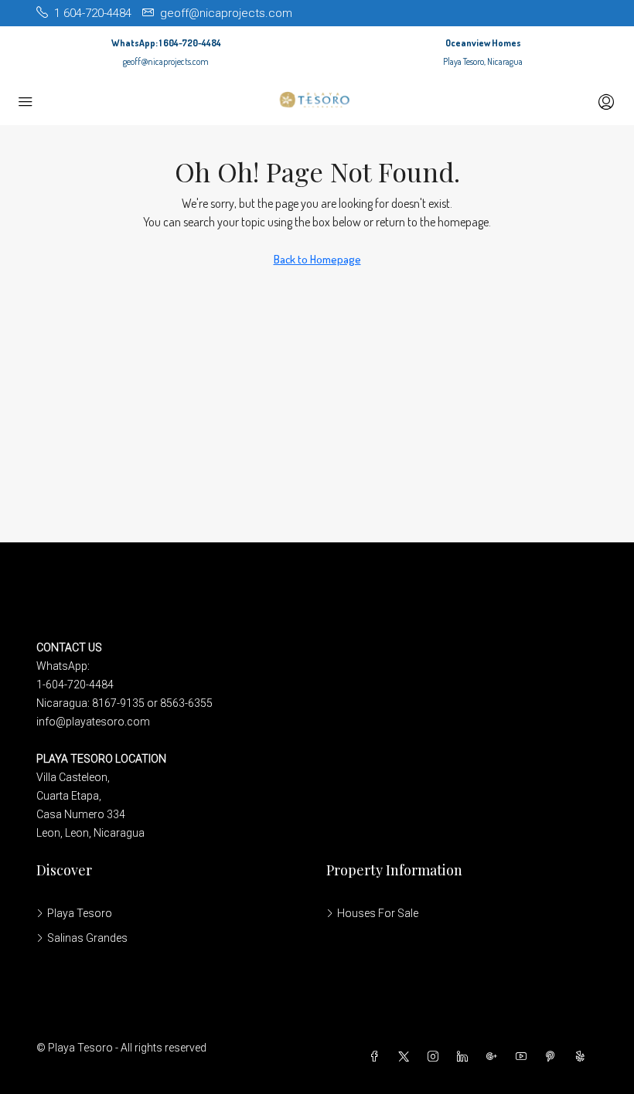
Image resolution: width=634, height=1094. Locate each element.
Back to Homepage (317, 259)
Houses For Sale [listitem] (377, 913)
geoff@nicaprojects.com (166, 61)
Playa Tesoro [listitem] (79, 913)
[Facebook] (377, 1057)
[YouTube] (524, 1057)
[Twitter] (406, 1057)
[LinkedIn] (465, 1057)
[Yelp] (582, 1057)
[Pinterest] (553, 1057)
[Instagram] (436, 1057)
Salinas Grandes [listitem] (87, 938)
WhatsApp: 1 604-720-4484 (166, 43)
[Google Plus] (494, 1057)
